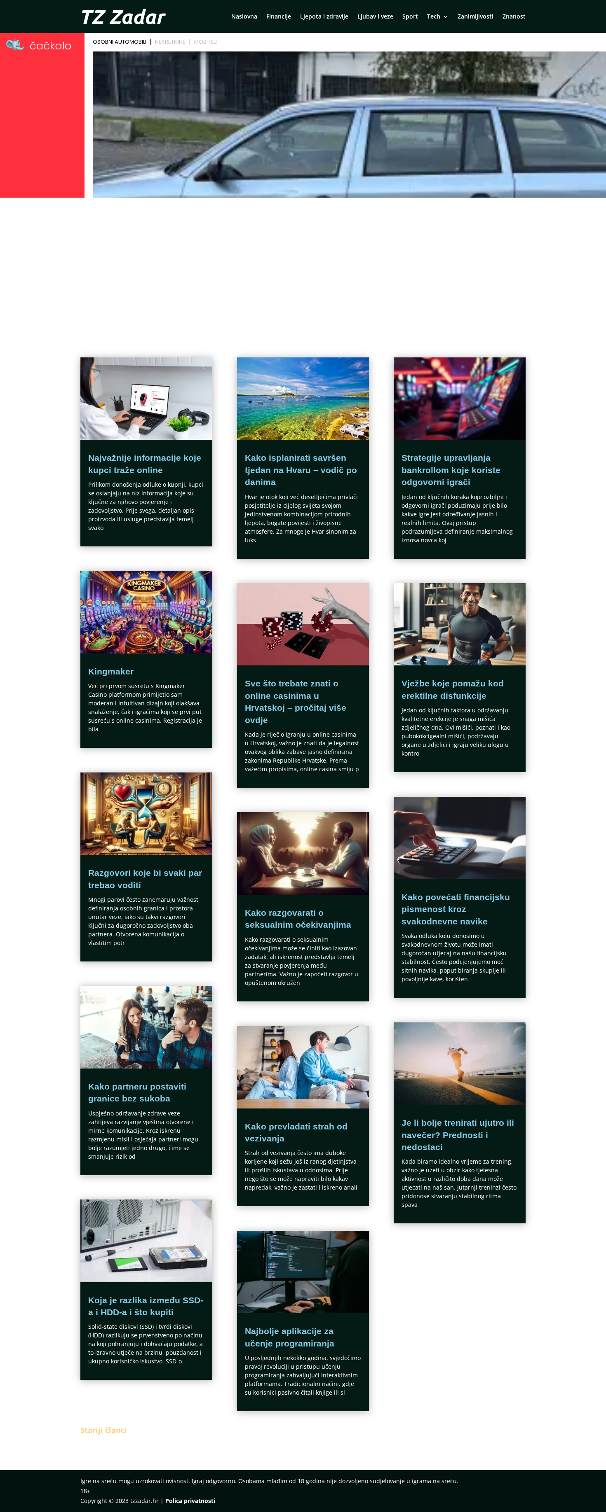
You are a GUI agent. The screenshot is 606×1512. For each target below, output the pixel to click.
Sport (410, 17)
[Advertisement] (303, 262)
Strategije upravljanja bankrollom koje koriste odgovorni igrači (451, 470)
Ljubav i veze (375, 17)
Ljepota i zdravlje (324, 17)
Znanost (514, 17)
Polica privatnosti (190, 1501)
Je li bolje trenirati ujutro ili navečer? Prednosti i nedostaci (458, 1135)
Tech (433, 17)
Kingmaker (111, 671)
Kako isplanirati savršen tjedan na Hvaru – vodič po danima (301, 470)
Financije (278, 17)
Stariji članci (103, 1430)
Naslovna (244, 17)
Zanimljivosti (475, 17)
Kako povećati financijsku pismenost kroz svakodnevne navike (456, 909)
